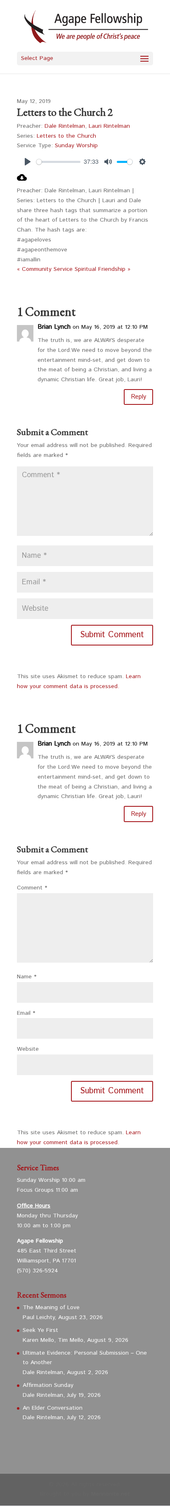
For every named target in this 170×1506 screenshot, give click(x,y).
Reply (138, 396)
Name (26, 977)
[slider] (58, 162)
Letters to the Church (66, 136)
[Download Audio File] (22, 181)
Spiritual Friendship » (102, 269)
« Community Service (45, 269)
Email (26, 1013)
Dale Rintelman (65, 126)
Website (28, 1049)
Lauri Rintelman (109, 126)
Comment (32, 888)
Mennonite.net (110, 1494)
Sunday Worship (76, 145)
